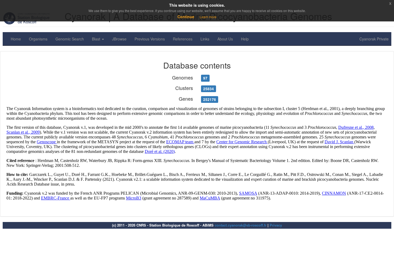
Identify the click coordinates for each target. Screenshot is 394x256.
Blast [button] (96, 39)
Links (204, 39)
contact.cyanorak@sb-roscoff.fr (240, 225)
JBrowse (119, 39)
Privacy (276, 225)
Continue (185, 16)
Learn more (208, 16)
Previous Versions (150, 39)
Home (16, 39)
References (182, 39)
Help (245, 39)
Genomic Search (69, 39)
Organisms (38, 39)
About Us (225, 39)
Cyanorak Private (374, 39)
